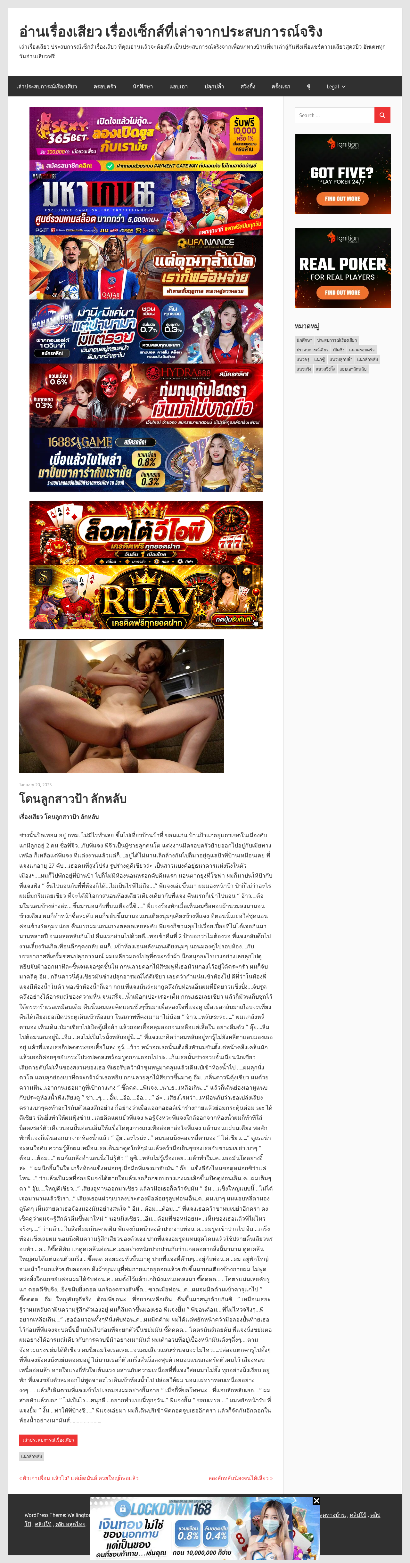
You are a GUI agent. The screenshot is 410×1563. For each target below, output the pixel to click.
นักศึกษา (143, 86)
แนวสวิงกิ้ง (325, 369)
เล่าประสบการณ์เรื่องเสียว (46, 86)
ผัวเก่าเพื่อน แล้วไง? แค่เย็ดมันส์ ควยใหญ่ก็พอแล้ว (81, 1478)
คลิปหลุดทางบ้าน (326, 1514)
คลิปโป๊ (43, 1524)
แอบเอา (178, 86)
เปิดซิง (338, 349)
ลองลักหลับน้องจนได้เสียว (239, 1478)
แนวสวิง (304, 369)
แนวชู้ (319, 359)
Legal (333, 86)
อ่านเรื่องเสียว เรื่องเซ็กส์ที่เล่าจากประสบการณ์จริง (171, 31)
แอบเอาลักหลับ (353, 369)
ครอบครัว (105, 86)
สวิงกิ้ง (248, 86)
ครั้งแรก (281, 86)
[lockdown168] (205, 1530)
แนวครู (303, 359)
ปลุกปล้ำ (214, 86)
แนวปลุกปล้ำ (341, 359)
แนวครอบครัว (361, 349)
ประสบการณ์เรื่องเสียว (337, 340)
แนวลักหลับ (31, 1456)
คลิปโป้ (358, 1514)
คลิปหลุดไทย (70, 1524)
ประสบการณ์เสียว (312, 349)
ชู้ (308, 86)
